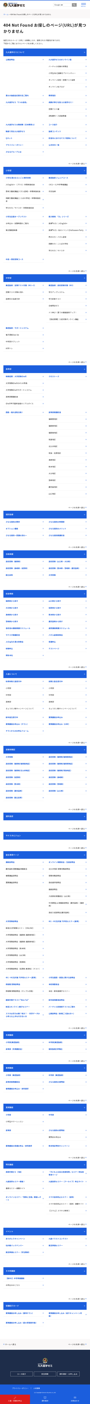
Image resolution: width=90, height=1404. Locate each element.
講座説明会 (10, 862)
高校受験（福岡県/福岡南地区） (18, 763)
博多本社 (9, 655)
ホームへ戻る (10, 1344)
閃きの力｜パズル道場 (57, 237)
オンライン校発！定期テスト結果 (62, 80)
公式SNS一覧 (54, 145)
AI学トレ (9, 348)
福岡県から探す (12, 601)
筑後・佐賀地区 (55, 453)
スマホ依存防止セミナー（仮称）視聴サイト (66, 1204)
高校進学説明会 (55, 882)
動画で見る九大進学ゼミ (15, 131)
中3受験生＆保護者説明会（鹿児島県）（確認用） (66, 904)
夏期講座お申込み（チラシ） (17, 724)
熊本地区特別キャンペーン (59, 1146)
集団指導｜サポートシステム (17, 328)
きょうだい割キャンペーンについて (20, 708)
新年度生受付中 (12, 717)
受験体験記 (10, 749)
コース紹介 (53, 124)
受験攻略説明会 (55, 875)
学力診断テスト (55, 299)
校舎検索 (9, 593)
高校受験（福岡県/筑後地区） (60, 770)
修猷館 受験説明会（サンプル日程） (20, 991)
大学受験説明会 (12, 921)
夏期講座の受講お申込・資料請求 (19, 1146)
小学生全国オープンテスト (16, 216)
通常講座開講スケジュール (59, 628)
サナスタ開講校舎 (13, 635)
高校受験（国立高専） (14, 797)
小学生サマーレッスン (14, 1121)
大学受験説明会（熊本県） (16, 948)
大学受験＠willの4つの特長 (16, 383)
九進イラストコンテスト (58, 1238)
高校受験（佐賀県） (14, 777)
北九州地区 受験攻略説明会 (59, 869)
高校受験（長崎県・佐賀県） (17, 568)
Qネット (9, 138)
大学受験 (52, 575)
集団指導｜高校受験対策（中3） (61, 285)
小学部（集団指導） (14, 1075)
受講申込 (52, 642)
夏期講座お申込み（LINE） (59, 724)
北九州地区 (53, 446)
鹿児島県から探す (56, 621)
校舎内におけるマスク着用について (63, 138)
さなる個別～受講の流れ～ (16, 535)
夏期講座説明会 (12, 882)
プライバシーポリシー (14, 145)
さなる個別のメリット (57, 528)
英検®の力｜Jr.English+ (58, 223)
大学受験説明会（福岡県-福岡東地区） (21, 941)
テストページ (54, 648)
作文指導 (52, 191)
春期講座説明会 (12, 875)
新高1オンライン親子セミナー (18, 1006)
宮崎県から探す (12, 621)
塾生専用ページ (12, 854)
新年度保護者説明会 (56, 1000)
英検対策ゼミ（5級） (14, 1172)
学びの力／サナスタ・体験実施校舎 (20, 208)
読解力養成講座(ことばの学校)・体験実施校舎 (23, 199)
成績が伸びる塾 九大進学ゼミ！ (61, 102)
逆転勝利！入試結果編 (57, 116)
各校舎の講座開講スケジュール (18, 628)
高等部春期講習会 (13, 1082)
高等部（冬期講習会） (14, 1049)
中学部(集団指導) (55, 1042)
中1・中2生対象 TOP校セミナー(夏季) (21, 977)
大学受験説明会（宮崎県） (16, 962)
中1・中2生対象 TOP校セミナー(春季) (64, 921)
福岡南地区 (53, 432)
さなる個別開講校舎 (56, 535)
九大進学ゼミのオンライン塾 (60, 59)
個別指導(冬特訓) (55, 1049)
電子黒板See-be (12, 335)
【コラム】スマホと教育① (59, 1210)
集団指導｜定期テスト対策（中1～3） (21, 285)
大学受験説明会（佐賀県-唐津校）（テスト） (23, 968)
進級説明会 (53, 889)
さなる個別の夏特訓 (56, 1130)
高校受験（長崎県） (56, 777)
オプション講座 (12, 528)
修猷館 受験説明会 (13, 984)
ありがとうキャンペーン (15, 1238)
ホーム (5, 14)
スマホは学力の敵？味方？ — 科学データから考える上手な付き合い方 (23, 1015)
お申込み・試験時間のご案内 (17, 223)
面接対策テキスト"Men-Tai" (17, 1000)
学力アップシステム (56, 292)
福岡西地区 (53, 419)
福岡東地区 (53, 426)
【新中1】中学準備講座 (15, 1278)
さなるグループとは (13, 152)
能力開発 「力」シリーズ (59, 216)
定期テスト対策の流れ (14, 292)
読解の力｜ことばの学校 (58, 243)
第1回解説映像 (11, 230)
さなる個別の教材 (13, 522)
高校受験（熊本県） (14, 784)
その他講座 (10, 1270)
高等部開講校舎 (12, 396)
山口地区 (52, 494)
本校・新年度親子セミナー (59, 991)
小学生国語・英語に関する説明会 (62, 977)
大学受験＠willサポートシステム (19, 390)
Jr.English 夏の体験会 (14, 642)
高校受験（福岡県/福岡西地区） (61, 757)
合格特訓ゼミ (54, 305)
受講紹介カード (12, 1305)
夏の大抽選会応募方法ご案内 (17, 95)
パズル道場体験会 (56, 635)
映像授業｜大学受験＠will (16, 376)
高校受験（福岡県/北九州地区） (18, 770)
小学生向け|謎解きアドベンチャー (62, 73)
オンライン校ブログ (56, 86)
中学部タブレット (13, 341)
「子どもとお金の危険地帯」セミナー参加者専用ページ (66, 1173)
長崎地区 (52, 460)
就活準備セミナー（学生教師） (18, 1252)
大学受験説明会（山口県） (16, 955)
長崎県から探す (12, 614)
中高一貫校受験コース (14, 259)
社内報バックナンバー (14, 1245)
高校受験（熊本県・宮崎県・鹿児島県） (64, 568)
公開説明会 (10, 59)
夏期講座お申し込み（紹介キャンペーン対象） (65, 1314)
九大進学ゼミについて (15, 52)
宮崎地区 (52, 480)
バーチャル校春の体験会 (58, 66)
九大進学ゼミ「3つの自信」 (17, 102)
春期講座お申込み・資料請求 (17, 1088)
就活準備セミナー (56, 1245)
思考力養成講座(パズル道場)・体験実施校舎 (23, 191)
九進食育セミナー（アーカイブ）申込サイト (66, 1181)
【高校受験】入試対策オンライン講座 (64, 319)
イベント (9, 1231)
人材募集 (36, 1388)
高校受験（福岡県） (14, 561)
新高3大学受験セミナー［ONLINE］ (20, 928)
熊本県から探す (55, 614)
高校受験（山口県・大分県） (60, 561)
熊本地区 (52, 466)
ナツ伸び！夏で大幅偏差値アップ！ (63, 312)
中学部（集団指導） (56, 1075)
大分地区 (52, 473)
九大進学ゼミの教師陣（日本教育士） (21, 124)
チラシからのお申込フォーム (17, 731)
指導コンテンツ (55, 131)
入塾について (11, 674)
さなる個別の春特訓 (56, 1082)
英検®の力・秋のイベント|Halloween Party (66, 230)
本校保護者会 (54, 984)
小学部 (8, 170)
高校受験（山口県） (56, 791)
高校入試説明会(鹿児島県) (59, 912)
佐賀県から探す (55, 608)
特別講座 (9, 1164)
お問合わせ (75, 1401)
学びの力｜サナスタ (56, 250)
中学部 (8, 277)
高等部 (8, 369)
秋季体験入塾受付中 (14, 681)
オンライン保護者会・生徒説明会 (62, 862)
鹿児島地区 (53, 487)
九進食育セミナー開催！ (15, 1181)
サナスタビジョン (13, 835)
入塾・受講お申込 (15, 1401)
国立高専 (9, 575)
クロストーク (54, 376)
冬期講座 (9, 1035)
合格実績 (9, 554)
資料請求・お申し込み (68, 1374)
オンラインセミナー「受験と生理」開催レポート (23, 1198)
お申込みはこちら (13, 1285)
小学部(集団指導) (13, 1042)
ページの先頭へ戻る (76, 163)
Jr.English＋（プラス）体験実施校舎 (20, 184)
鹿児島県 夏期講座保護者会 (16, 869)
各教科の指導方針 (13, 299)
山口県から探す (55, 601)
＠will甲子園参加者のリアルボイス (19, 403)
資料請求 (9, 816)
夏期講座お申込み (56, 717)
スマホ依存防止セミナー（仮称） (62, 1197)
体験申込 (9, 648)
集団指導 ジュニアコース (58, 178)
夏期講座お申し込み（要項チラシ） (20, 1313)
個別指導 (9, 514)
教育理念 (52, 95)
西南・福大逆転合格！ (14, 412)
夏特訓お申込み (55, 1137)
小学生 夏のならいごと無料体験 (18, 178)
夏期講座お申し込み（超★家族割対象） (21, 1322)
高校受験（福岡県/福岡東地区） (61, 763)
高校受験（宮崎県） (56, 784)
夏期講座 (9, 1107)
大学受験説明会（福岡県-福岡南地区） (21, 935)
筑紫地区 (52, 439)
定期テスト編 (54, 109)
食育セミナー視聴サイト (15, 1188)
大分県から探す (12, 608)
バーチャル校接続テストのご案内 (62, 1006)
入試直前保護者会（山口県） (60, 896)
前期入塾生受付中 (56, 681)
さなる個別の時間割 (56, 522)
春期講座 (9, 1067)
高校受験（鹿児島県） (14, 791)
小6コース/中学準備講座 (58, 184)
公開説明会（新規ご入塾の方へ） (62, 1013)
